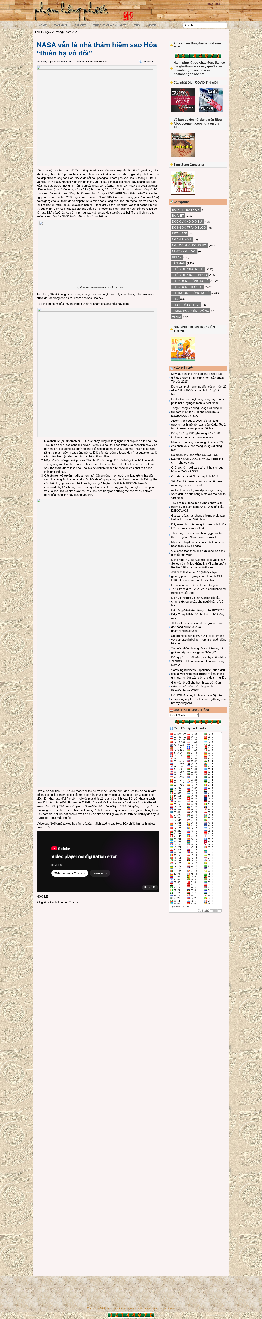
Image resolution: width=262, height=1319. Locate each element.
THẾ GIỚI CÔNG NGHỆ (188, 269)
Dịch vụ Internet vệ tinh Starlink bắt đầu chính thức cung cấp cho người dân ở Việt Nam (197, 601)
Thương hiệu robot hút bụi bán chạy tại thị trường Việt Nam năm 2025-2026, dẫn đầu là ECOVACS (197, 506)
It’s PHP (221, 3)
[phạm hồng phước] (72, 19)
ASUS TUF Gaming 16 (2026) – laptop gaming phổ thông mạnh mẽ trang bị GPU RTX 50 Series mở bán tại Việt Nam (197, 576)
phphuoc (52, 61)
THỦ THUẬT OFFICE (186, 304)
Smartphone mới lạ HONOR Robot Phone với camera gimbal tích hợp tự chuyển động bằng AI (198, 639)
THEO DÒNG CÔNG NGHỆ (190, 281)
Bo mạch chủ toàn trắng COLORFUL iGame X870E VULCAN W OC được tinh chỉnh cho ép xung (197, 458)
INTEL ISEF (179, 233)
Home (209, 3)
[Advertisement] (98, 937)
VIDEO (176, 316)
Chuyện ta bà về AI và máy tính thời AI (195, 476)
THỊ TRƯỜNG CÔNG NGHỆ (190, 293)
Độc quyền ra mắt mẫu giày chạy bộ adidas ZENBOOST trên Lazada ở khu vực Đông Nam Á (198, 661)
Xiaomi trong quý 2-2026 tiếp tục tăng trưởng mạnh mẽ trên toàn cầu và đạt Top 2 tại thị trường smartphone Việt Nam (198, 424)
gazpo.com (169, 1308)
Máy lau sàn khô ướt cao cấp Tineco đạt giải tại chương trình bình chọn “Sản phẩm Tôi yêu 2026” (197, 377)
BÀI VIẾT (80, 25)
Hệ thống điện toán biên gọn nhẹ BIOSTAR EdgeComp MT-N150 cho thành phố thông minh (198, 614)
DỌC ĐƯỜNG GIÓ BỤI (187, 221)
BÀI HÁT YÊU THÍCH (185, 209)
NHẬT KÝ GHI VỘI (184, 251)
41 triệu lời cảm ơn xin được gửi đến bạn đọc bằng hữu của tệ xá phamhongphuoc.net (196, 626)
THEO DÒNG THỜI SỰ (96, 61)
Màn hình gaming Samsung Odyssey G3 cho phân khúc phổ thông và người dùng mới (197, 445)
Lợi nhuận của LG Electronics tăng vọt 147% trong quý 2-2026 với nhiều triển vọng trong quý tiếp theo (198, 588)
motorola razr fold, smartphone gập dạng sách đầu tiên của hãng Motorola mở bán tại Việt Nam (198, 494)
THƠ (137, 25)
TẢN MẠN (60, 25)
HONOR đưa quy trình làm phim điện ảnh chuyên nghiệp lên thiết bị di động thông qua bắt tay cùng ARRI (198, 699)
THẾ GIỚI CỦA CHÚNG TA (110, 25)
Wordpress (145, 1308)
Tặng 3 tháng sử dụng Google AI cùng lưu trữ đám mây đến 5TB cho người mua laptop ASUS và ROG (197, 411)
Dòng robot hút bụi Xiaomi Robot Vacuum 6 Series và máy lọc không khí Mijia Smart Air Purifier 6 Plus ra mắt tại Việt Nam (198, 563)
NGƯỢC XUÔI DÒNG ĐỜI (189, 245)
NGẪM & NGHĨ (182, 239)
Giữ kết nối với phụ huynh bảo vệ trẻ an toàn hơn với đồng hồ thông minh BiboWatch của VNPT (196, 686)
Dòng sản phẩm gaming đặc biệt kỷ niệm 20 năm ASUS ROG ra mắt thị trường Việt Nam (198, 390)
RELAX (176, 257)
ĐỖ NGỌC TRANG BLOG (189, 227)
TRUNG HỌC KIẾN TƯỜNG (190, 310)
